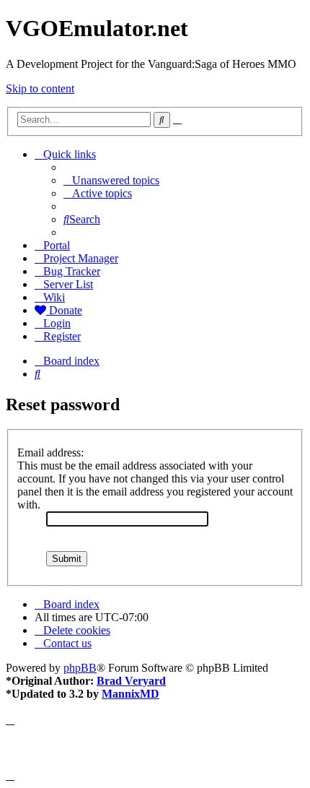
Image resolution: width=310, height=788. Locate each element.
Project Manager (80, 258)
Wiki (54, 297)
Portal (56, 245)
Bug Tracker (71, 271)
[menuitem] (111, 180)
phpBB (80, 668)
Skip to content (40, 88)
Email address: (50, 452)
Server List (68, 284)
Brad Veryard (131, 681)
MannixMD (130, 694)
